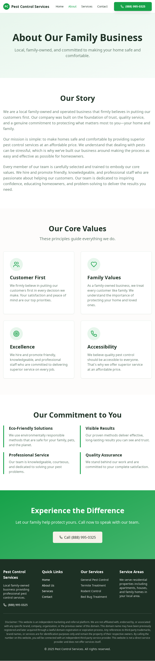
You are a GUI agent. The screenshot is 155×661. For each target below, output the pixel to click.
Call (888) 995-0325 (80, 537)
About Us (48, 585)
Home (60, 6)
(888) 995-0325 (135, 6)
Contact (102, 6)
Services (86, 6)
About (72, 6)
